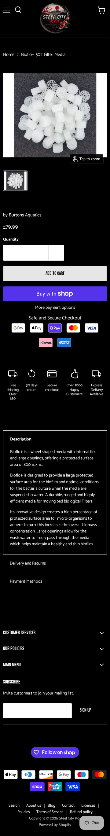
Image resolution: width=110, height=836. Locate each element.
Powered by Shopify (55, 825)
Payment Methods (26, 581)
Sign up (85, 710)
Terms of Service (49, 812)
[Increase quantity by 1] (56, 253)
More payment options (55, 307)
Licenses (88, 805)
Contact (68, 805)
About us (33, 805)
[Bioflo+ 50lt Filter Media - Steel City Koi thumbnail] (15, 180)
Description (20, 439)
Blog (51, 805)
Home (8, 54)
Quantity (11, 239)
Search (14, 805)
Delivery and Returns (28, 563)
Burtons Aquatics (25, 215)
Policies (23, 812)
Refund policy (81, 812)
